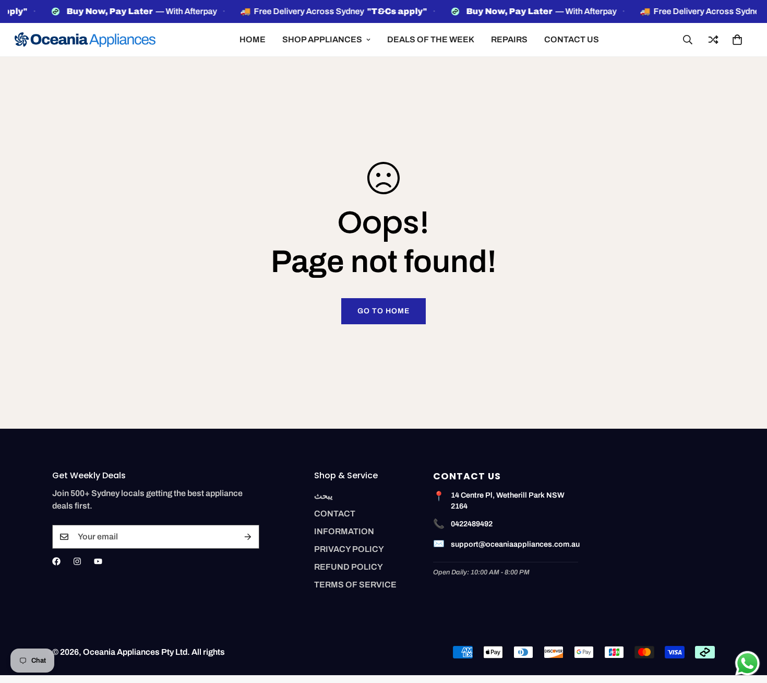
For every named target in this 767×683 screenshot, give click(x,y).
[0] (737, 40)
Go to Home (383, 311)
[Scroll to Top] (747, 626)
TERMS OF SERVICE (355, 584)
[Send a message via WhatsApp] (747, 663)
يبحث (323, 495)
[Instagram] (77, 561)
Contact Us (571, 39)
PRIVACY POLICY (349, 549)
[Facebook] (56, 561)
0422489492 (472, 524)
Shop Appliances (322, 39)
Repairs (509, 39)
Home (252, 39)
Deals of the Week (430, 39)
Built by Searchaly (384, 679)
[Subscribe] (247, 537)
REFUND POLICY (348, 566)
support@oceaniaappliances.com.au (515, 544)
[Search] (687, 39)
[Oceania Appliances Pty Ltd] (85, 39)
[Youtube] (98, 561)
